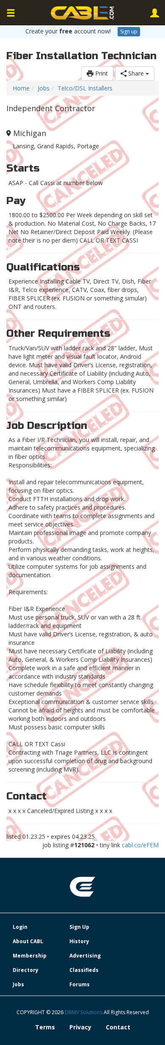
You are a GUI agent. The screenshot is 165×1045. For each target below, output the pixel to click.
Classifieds (84, 970)
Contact (118, 1027)
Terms (45, 1027)
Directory (25, 970)
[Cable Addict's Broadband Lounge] (82, 13)
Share (136, 73)
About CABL (28, 941)
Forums (79, 984)
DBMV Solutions (84, 1012)
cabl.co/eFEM (140, 845)
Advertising (85, 955)
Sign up (129, 31)
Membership (30, 955)
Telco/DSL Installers (85, 88)
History (79, 941)
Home (21, 88)
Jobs (44, 88)
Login (20, 926)
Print (101, 73)
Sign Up (79, 926)
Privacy (80, 1027)
